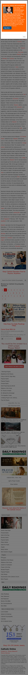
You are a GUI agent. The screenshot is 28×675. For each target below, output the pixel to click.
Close (24, 36)
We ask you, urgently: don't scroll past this (14, 5)
